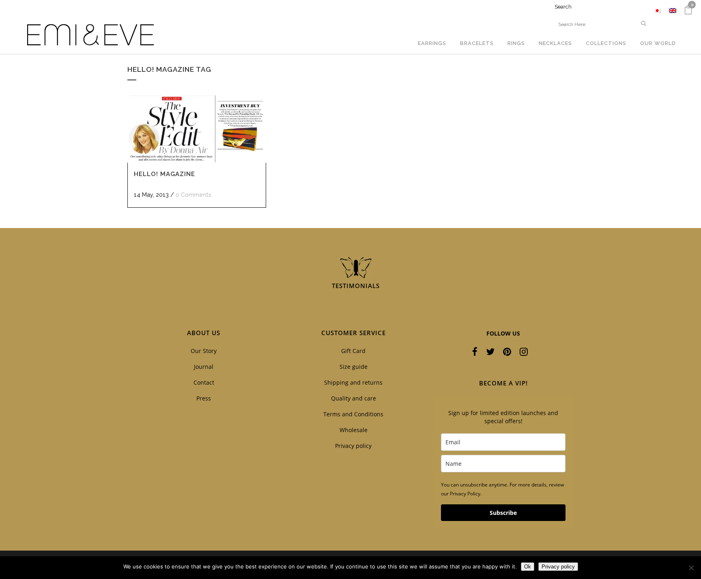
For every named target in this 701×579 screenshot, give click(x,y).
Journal (203, 366)
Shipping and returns (353, 382)
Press (203, 398)
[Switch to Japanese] (657, 10)
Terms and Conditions (353, 414)
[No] (691, 568)
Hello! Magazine (164, 174)
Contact (204, 382)
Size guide (354, 366)
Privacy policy (353, 446)
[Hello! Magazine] (196, 129)
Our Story (204, 351)
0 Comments (193, 195)
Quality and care (353, 398)
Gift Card (353, 351)
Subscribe (503, 513)
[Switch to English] (672, 10)
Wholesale (354, 430)
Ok (527, 567)
